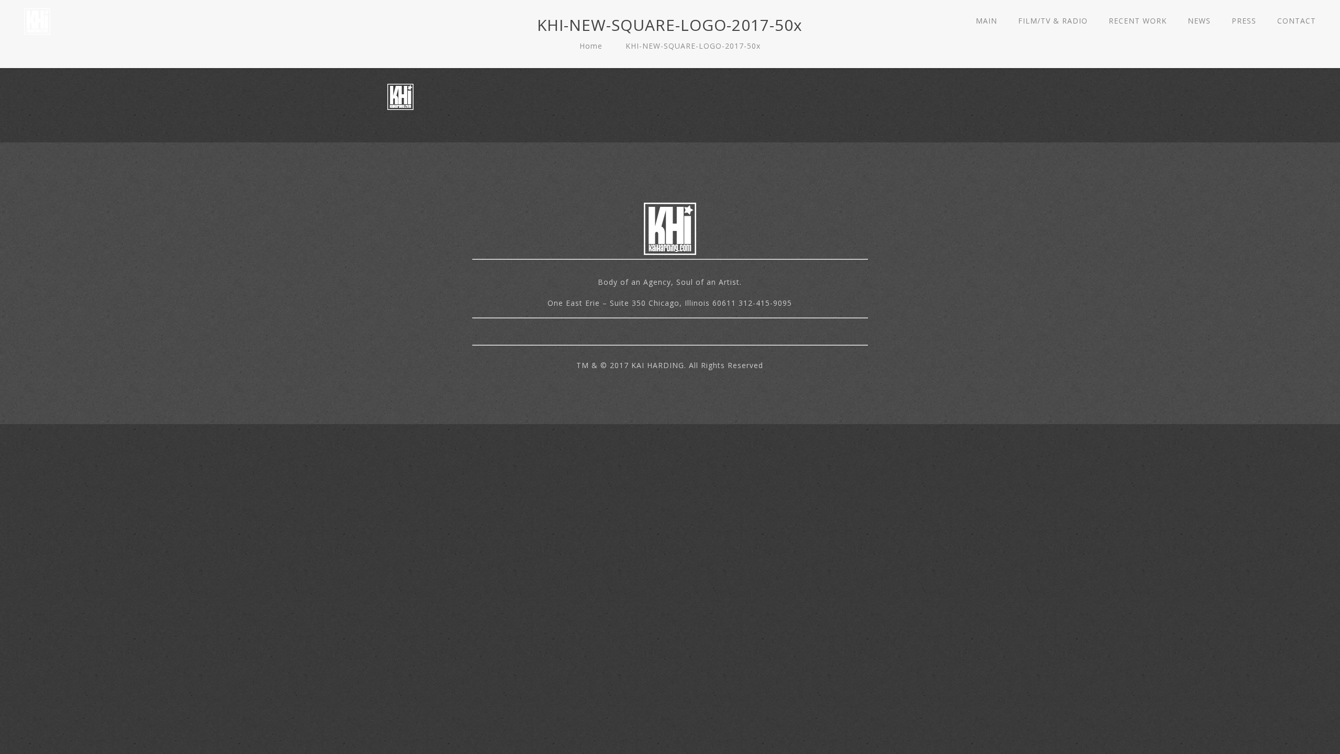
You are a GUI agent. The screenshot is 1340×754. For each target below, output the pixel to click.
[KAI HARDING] (37, 21)
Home (590, 46)
